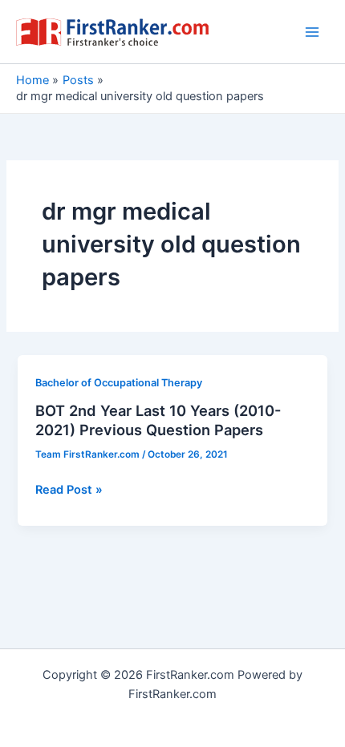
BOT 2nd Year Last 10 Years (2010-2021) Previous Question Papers (158, 420)
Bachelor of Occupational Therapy (118, 383)
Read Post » (69, 490)
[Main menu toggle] (312, 32)
